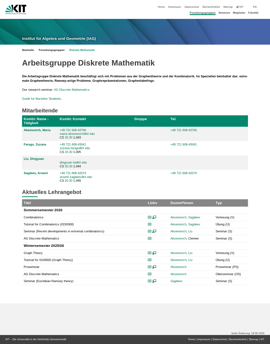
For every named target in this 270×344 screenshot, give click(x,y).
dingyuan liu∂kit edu (73, 162)
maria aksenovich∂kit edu (77, 134)
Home (161, 7)
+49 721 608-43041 (73, 144)
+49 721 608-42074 (73, 173)
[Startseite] (263, 12)
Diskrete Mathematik (82, 50)
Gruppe (140, 119)
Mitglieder (239, 12)
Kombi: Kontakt (73, 119)
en (255, 7)
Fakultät (253, 12)
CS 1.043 (77, 133)
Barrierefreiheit (211, 7)
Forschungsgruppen (203, 12)
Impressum (174, 7)
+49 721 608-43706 (73, 130)
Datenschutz (192, 7)
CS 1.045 (76, 176)
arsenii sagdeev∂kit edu (76, 177)
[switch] (263, 7)
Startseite (28, 50)
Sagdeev (194, 217)
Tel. (173, 119)
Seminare (224, 12)
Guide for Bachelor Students (41, 98)
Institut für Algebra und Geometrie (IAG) (59, 38)
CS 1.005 (75, 148)
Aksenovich (178, 217)
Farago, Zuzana (35, 144)
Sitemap (228, 7)
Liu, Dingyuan (34, 159)
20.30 (68, 137)
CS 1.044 (73, 164)
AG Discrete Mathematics (71, 89)
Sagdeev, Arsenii (36, 173)
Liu (190, 231)
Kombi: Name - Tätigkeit (36, 121)
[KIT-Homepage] (16, 9)
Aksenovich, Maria (37, 130)
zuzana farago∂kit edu (75, 148)
